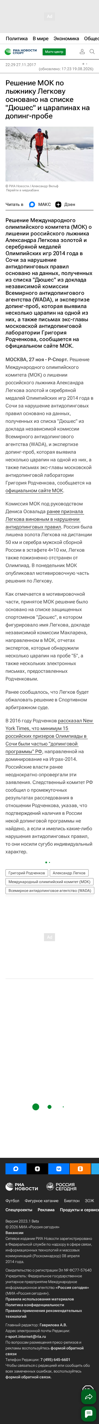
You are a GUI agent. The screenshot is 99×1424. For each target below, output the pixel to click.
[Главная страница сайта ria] (6, 51)
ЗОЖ (89, 1200)
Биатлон (71, 1200)
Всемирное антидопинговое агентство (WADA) (50, 890)
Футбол (12, 1200)
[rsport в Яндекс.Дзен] (37, 1168)
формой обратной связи (28, 1377)
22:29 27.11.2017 (21, 64)
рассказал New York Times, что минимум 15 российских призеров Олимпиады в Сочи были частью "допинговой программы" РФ (50, 736)
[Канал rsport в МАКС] (16, 1168)
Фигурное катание (42, 1200)
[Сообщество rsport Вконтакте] (58, 1168)
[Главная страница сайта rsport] (33, 51)
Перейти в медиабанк (22, 190)
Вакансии (14, 1232)
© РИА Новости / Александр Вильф (32, 186)
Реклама (46, 1209)
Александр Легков (69, 873)
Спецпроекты (19, 1209)
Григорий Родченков (27, 873)
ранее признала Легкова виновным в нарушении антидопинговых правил (45, 519)
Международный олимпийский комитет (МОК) (49, 882)
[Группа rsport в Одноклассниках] (80, 1168)
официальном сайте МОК (34, 490)
